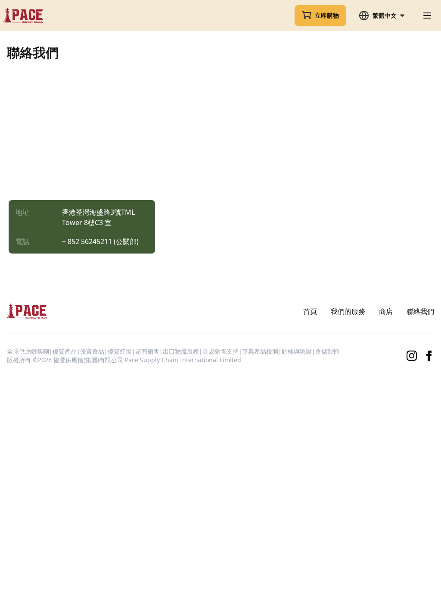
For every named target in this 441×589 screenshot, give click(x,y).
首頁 (310, 311)
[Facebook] (429, 356)
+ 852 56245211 (87, 241)
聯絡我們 (420, 311)
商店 (386, 311)
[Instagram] (412, 356)
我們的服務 (348, 311)
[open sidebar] (427, 15)
